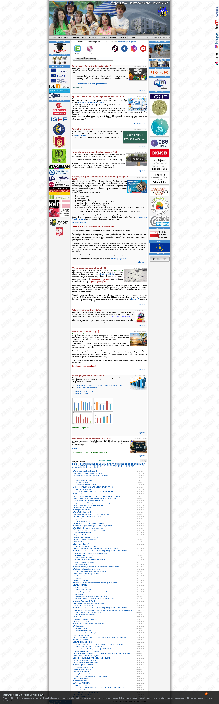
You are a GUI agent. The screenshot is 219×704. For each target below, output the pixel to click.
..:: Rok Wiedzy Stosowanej (81, 489)
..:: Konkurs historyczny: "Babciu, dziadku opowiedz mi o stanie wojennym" (97, 644)
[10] (91, 464)
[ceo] (59, 92)
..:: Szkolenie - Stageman (80, 672)
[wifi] (159, 89)
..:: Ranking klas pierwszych (81, 521)
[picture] (82, 410)
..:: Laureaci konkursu (79, 681)
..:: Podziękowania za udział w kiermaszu (86, 569)
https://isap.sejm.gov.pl (118, 259)
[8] (87, 464)
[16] (108, 464)
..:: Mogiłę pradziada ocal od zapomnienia (86, 651)
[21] (123, 464)
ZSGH (54, 37)
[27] (140, 464)
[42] (111, 466)
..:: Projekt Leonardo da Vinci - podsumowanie (88, 647)
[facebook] (216, 11)
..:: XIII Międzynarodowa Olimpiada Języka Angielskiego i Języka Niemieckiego (99, 637)
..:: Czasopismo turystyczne (81, 533)
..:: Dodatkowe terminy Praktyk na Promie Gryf (87, 501)
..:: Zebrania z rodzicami (80, 478)
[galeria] (160, 58)
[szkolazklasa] (159, 170)
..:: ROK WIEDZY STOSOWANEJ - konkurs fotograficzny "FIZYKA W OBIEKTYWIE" (100, 551)
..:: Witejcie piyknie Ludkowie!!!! (82, 605)
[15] (105, 464)
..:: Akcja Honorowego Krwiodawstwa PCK (86, 562)
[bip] (159, 239)
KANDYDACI (122, 37)
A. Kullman (141, 262)
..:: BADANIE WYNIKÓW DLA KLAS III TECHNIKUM (89, 560)
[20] (120, 464)
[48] (128, 466)
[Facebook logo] (124, 51)
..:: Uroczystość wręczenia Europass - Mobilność (88, 624)
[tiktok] (216, 58)
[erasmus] (59, 72)
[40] (105, 466)
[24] (132, 464)
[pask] (59, 148)
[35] (90, 466)
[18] (114, 464)
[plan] (77, 51)
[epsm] (59, 199)
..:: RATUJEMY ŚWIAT (79, 494)
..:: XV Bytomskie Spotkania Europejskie (85, 662)
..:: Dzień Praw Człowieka (81, 564)
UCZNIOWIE (103, 37)
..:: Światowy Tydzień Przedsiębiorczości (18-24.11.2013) (91, 649)
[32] (81, 466)
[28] (143, 464)
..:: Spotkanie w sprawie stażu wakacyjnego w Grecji (90, 476)
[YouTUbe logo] (143, 51)
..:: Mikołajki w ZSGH (79, 576)
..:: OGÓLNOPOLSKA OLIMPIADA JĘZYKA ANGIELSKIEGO (92, 658)
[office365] (159, 74)
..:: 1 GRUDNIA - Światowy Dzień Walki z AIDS (88, 603)
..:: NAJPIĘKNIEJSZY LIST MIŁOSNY (84, 555)
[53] (143, 466)
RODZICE (112, 37)
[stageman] (59, 169)
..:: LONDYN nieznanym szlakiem (83, 615)
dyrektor (142, 171)
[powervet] (59, 83)
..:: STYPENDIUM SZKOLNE (82, 642)
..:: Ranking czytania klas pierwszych (84, 471)
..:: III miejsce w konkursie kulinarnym (84, 667)
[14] (103, 464)
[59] (87, 468)
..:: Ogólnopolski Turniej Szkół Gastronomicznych (89, 571)
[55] (76, 468)
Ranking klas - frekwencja (82, 393)
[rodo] (160, 251)
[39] (102, 466)
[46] (122, 466)
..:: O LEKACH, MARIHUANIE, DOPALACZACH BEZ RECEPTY (93, 491)
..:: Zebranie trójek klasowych (82, 669)
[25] (135, 464)
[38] (99, 466)
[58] (84, 468)
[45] (119, 466)
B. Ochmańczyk (139, 123)
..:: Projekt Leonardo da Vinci (82, 480)
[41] (108, 466)
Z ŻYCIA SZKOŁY (63, 37)
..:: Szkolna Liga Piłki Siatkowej (82, 665)
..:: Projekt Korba (77, 578)
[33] (84, 466)
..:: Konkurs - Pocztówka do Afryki (83, 601)
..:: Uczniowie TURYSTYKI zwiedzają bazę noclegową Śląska (93, 599)
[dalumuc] (59, 208)
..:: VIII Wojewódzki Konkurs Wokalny (84, 485)
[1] (72, 464)
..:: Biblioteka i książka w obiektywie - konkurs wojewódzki (92, 526)
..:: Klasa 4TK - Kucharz (80, 640)
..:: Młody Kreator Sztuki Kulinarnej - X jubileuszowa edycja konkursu (95, 498)
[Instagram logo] (133, 51)
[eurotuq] (59, 135)
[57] (81, 468)
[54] (73, 468)
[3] (76, 464)
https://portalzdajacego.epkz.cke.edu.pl (90, 103)
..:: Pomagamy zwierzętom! (81, 510)
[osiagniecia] (59, 64)
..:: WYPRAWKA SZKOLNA (81, 683)
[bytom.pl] (59, 226)
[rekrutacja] (59, 53)
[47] (125, 466)
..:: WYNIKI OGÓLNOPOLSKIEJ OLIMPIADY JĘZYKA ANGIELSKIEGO (96, 496)
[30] (76, 466)
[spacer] (159, 66)
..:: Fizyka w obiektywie (80, 482)
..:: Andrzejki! (76, 617)
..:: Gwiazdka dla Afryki (79, 628)
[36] (93, 466)
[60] (90, 468)
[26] (137, 464)
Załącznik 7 (135, 299)
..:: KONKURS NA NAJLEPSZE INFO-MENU (87, 517)
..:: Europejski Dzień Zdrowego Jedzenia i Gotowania (90, 676)
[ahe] (59, 187)
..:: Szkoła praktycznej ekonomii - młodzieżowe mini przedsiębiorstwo (96, 567)
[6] (83, 464)
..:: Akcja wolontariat (79, 535)
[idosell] (59, 163)
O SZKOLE (75, 37)
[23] (129, 464)
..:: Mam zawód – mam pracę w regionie (85, 574)
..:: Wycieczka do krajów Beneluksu (84, 660)
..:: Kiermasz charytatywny (81, 580)
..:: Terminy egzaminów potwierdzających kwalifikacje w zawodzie (94, 583)
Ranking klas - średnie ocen (83, 391)
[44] (116, 466)
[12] (97, 464)
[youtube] (216, 24)
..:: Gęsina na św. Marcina (81, 635)
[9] (89, 464)
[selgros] (59, 115)
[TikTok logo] (115, 51)
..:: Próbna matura (78, 626)
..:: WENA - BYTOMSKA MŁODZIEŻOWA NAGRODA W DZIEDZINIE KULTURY (98, 688)
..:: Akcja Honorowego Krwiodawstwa (84, 539)
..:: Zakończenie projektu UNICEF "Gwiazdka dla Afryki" (91, 514)
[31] (79, 466)
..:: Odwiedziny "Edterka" (80, 544)
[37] (96, 466)
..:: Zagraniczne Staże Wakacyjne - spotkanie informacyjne (92, 503)
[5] (80, 464)
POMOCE (131, 37)
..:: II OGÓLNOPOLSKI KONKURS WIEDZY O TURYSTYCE (92, 487)
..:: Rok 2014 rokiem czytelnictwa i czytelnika (87, 528)
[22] (126, 464)
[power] (59, 78)
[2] (74, 464)
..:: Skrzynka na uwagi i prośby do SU (85, 619)
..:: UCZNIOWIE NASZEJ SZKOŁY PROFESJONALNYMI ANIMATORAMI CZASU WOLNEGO (103, 610)
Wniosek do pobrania (79, 223)
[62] (96, 468)
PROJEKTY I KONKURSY (89, 37)
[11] (94, 464)
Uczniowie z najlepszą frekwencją (85, 387)
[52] (140, 466)
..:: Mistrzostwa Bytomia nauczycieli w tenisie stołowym (91, 553)
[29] (73, 466)
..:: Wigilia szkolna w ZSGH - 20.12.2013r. (86, 537)
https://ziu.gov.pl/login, (106, 274)
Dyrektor (142, 91)
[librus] (89, 51)
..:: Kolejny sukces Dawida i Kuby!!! (84, 633)
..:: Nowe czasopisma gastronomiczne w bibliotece (89, 596)
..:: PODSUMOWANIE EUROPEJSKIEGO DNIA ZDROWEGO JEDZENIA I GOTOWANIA (101, 653)
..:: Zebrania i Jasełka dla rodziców (84, 546)
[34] (87, 466)
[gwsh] (59, 181)
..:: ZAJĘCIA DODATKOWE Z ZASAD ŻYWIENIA (88, 523)
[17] (111, 464)
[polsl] (59, 175)
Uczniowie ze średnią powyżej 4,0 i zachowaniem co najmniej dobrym (97, 385)
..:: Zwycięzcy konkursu (80, 678)
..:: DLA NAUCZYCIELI (79, 585)
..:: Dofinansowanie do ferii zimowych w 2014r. (88, 612)
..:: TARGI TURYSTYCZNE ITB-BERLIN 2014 (87, 505)
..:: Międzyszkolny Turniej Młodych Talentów (87, 473)
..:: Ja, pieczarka (77, 519)
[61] (93, 468)
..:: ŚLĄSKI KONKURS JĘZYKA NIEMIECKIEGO (88, 530)
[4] (78, 464)
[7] (85, 464)
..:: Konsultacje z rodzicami (81, 621)
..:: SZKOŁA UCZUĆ (79, 542)
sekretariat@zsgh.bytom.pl (127, 42)
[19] (117, 464)
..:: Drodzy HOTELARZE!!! (81, 674)
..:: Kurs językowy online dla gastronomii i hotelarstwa (90, 592)
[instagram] (216, 40)
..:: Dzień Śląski (77, 594)
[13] (100, 464)
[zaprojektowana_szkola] (159, 215)
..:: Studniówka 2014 (79, 690)
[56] (79, 468)
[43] (114, 466)
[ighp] (59, 122)
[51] (137, 466)
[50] (134, 466)
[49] (131, 466)
